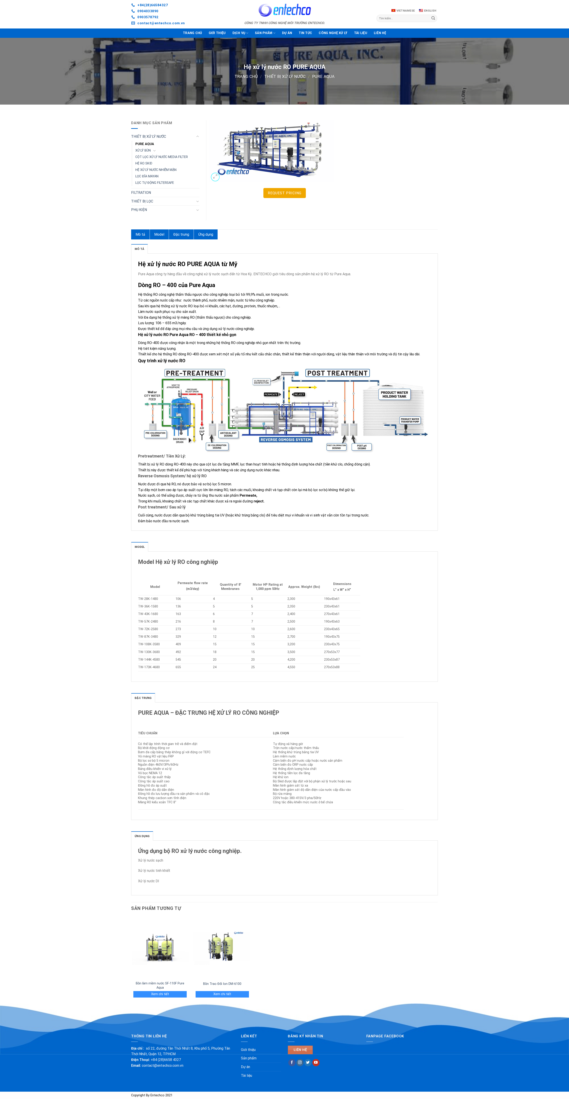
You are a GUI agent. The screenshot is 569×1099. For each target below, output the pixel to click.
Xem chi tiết (160, 994)
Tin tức (305, 33)
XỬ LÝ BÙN (143, 150)
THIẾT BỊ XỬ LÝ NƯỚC (285, 76)
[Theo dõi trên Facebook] (292, 1063)
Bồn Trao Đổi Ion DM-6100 (222, 984)
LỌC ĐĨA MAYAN (146, 176)
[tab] (139, 248)
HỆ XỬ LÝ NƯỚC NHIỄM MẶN (155, 170)
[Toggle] (197, 136)
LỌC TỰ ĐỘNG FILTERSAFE (154, 183)
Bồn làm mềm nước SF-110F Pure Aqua (160, 986)
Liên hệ (380, 33)
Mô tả (140, 234)
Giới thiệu (217, 33)
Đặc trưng (181, 234)
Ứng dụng (205, 234)
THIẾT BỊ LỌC (142, 201)
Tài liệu (360, 33)
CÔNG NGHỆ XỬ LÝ (333, 33)
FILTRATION (141, 192)
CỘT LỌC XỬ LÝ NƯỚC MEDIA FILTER (161, 157)
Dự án (287, 33)
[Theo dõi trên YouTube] (316, 1063)
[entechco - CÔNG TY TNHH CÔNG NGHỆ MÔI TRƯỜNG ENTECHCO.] (284, 10)
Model (159, 234)
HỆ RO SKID (143, 163)
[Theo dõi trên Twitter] (308, 1063)
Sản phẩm (263, 33)
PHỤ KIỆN (139, 210)
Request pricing (284, 193)
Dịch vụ (238, 33)
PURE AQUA (323, 76)
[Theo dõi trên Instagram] (300, 1063)
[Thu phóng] (215, 177)
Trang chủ (192, 33)
